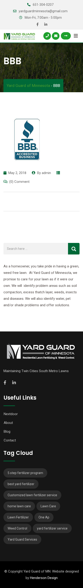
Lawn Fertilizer (18, 517)
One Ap (44, 517)
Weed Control (17, 528)
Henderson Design (44, 578)
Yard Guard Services (22, 539)
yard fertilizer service (52, 528)
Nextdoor (11, 414)
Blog (7, 431)
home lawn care (19, 506)
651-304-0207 (43, 4)
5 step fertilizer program (25, 473)
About (8, 423)
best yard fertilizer (21, 484)
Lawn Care (48, 506)
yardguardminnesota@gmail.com (43, 11)
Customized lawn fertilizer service (32, 495)
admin (46, 173)
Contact (10, 440)
